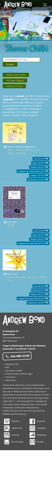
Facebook (40, 421)
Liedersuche (16, 428)
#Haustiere (32, 277)
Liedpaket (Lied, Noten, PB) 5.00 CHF (33, 171)
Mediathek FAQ (12, 364)
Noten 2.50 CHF (40, 162)
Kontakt (40, 441)
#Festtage (21, 153)
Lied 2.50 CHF (41, 158)
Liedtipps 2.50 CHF (39, 175)
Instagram (41, 428)
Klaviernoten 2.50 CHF (38, 179)
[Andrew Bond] (24, 320)
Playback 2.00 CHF (39, 167)
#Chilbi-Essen (22, 150)
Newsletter (41, 434)
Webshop (15, 421)
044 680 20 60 (19, 356)
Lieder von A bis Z (14, 86)
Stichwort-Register (15, 80)
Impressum (10, 377)
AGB (7, 367)
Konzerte (15, 434)
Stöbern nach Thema (16, 74)
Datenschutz (10, 380)
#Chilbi (10, 150)
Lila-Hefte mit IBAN (13, 370)
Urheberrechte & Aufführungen (19, 373)
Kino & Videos (17, 441)
